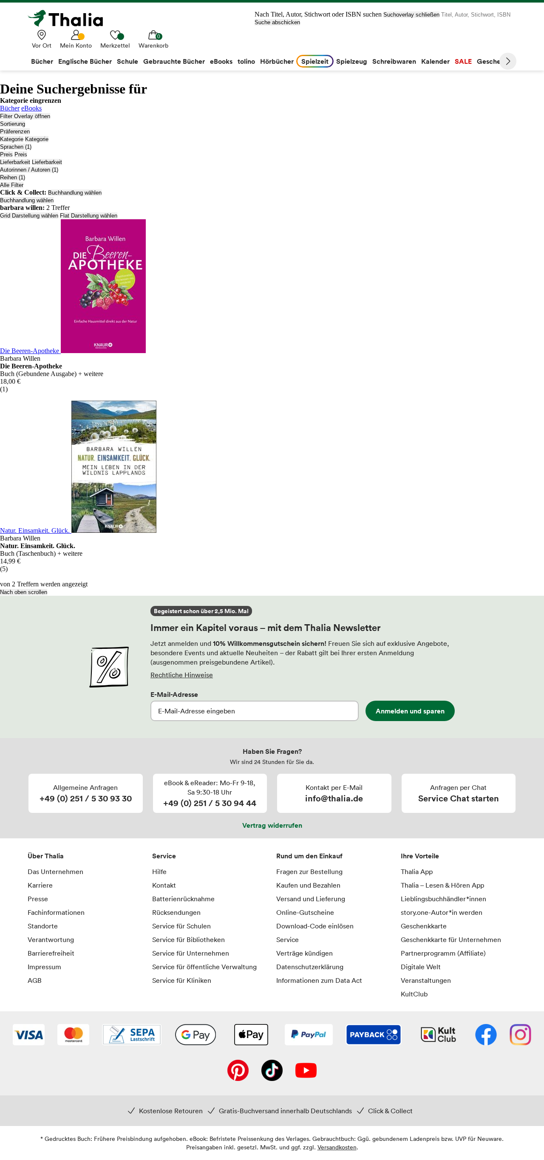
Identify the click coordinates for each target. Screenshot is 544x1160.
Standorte (43, 926)
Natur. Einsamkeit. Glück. (35, 530)
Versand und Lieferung (310, 898)
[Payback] (374, 1035)
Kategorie (11, 139)
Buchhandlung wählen (75, 193)
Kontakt (164, 885)
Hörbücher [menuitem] (277, 61)
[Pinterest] (238, 1071)
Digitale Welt (421, 966)
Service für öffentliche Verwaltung (204, 966)
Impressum (44, 966)
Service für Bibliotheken (188, 939)
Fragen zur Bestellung (309, 871)
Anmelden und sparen (410, 711)
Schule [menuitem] (127, 61)
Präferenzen (15, 131)
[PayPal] (309, 1035)
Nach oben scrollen (23, 592)
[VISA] (29, 1035)
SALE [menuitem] (463, 61)
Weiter (507, 61)
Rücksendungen (176, 912)
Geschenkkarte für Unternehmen (451, 939)
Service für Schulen (181, 926)
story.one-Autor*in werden (441, 912)
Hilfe (159, 871)
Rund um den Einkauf (309, 855)
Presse (38, 898)
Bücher (10, 108)
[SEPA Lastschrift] (132, 1035)
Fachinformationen (56, 912)
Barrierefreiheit (51, 953)
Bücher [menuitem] (42, 61)
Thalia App (417, 871)
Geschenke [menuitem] (494, 61)
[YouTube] (306, 1071)
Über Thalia (46, 855)
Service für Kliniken (181, 980)
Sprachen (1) (15, 147)
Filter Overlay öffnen (25, 116)
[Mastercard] (73, 1035)
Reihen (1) (12, 177)
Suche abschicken (277, 22)
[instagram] (520, 1035)
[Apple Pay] (251, 1035)
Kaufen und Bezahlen (308, 885)
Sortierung (12, 124)
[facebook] (486, 1035)
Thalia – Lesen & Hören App (442, 885)
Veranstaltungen (426, 980)
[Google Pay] (195, 1035)
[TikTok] (272, 1071)
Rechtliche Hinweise (181, 675)
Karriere (40, 885)
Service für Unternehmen (190, 953)
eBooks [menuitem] (221, 61)
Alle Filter (11, 185)
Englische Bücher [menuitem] (85, 61)
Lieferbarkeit (15, 162)
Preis (6, 154)
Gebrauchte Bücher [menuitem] (174, 61)
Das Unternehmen (55, 871)
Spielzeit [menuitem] (315, 61)
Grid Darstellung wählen (29, 215)
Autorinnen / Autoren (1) (29, 170)
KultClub (414, 994)
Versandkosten (337, 1147)
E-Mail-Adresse (174, 694)
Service (164, 855)
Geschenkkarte (424, 926)
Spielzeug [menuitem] (351, 61)
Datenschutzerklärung (309, 966)
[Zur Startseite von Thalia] (70, 18)
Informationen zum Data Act (319, 980)
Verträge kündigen (304, 953)
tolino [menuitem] (246, 61)
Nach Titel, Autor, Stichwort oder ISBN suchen (318, 14)
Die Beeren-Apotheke (30, 350)
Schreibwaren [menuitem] (394, 61)
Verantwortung (51, 939)
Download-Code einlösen (315, 926)
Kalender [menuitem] (435, 61)
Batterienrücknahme (183, 898)
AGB (35, 980)
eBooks (31, 108)
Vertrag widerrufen (272, 825)
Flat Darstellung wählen (88, 215)
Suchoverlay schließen (411, 14)
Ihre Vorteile (420, 855)
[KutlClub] (438, 1035)
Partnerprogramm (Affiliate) (443, 953)
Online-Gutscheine (305, 912)
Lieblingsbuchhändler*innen (443, 898)
